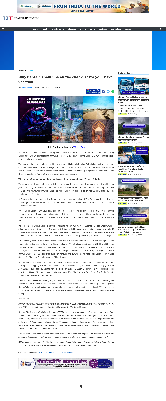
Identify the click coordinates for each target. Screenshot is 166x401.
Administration (57, 29)
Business (103, 29)
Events (128, 29)
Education (72, 29)
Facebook (43, 352)
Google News (67, 352)
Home (21, 70)
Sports (83, 29)
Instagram (52, 352)
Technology (116, 29)
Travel (44, 29)
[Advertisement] (83, 48)
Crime (92, 29)
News (35, 29)
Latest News (126, 73)
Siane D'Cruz (27, 87)
